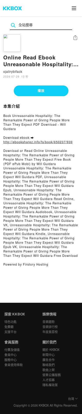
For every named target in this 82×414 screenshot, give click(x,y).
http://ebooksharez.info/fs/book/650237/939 (38, 142)
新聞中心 (48, 354)
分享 (75, 38)
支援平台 (10, 331)
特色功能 (10, 321)
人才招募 (48, 379)
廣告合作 (48, 359)
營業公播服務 (51, 374)
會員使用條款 (13, 364)
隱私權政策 (50, 385)
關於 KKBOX (50, 349)
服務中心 (10, 359)
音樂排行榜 (50, 326)
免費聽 (9, 326)
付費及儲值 (12, 349)
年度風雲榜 (50, 331)
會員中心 (10, 354)
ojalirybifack (12, 71)
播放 (41, 90)
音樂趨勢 (48, 321)
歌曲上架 (48, 369)
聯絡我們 (48, 364)
